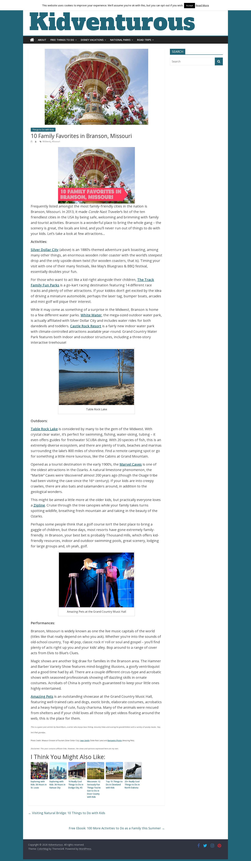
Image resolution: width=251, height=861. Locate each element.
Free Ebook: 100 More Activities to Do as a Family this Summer (117, 828)
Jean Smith (84, 740)
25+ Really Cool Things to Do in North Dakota (132, 784)
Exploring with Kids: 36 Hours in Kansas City (57, 784)
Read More (202, 5)
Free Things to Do (62, 39)
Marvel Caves (131, 464)
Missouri (56, 141)
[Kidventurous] (32, 39)
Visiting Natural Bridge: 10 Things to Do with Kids (66, 813)
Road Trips (144, 39)
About (42, 39)
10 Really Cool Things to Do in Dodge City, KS (75, 784)
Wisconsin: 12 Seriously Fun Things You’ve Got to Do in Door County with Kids (94, 789)
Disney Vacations (92, 39)
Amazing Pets (42, 696)
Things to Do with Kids (43, 129)
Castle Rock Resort (85, 326)
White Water (91, 315)
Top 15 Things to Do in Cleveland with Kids (114, 784)
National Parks (120, 39)
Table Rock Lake (44, 429)
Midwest (47, 141)
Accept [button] (189, 5)
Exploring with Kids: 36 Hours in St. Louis (39, 784)
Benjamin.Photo (115, 740)
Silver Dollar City (45, 249)
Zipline (39, 505)
